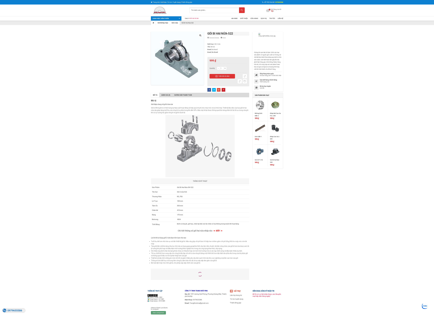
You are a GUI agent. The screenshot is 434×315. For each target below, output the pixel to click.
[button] (200, 35)
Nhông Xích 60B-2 (258, 115)
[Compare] (239, 81)
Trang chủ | (156, 2)
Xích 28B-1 (258, 136)
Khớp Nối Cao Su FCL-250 (275, 115)
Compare (245, 76)
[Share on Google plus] (219, 90)
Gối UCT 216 (259, 160)
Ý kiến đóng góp (186, 2)
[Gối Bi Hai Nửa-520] (275, 152)
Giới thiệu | (163, 2)
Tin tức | (170, 2)
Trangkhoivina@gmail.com (199, 303)
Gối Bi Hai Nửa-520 (275, 161)
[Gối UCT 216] (260, 152)
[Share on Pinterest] (223, 90)
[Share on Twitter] (214, 90)
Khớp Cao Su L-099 (275, 138)
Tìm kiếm (242, 10)
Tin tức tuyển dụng (236, 299)
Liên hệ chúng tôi (236, 295)
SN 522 (212, 47)
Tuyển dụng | (177, 2)
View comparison (158, 313)
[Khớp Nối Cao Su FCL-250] (275, 106)
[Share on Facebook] (209, 90)
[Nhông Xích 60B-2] (260, 106)
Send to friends (214, 37)
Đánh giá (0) (165, 95)
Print (224, 37)
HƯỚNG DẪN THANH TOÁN (183, 95)
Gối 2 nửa (175, 23)
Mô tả (155, 95)
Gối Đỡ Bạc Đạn (163, 23)
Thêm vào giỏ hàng (224, 76)
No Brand (215, 49)
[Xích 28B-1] (260, 129)
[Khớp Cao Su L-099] (275, 129)
